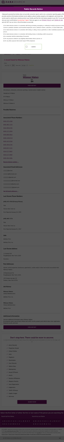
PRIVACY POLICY (46, 20)
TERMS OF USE (58, 20)
